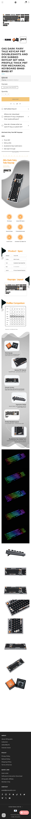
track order (5, 773)
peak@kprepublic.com (9, 790)
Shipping (4, 80)
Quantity (5, 91)
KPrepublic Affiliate (8, 779)
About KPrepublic (7, 739)
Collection (5, 742)
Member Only (6, 782)
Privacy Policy (6, 756)
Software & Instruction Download (12, 776)
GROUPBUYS (6, 745)
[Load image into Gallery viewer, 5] (8, 40)
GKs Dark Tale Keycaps (9, 87)
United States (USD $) (15, 806)
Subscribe (15, 724)
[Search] (28, 2)
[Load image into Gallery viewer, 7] (23, 40)
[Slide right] (27, 40)
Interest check (6, 747)
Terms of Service (7, 765)
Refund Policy (6, 759)
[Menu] (2, 2)
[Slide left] (3, 40)
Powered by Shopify (15, 814)
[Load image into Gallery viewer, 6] (15, 40)
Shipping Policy (6, 762)
